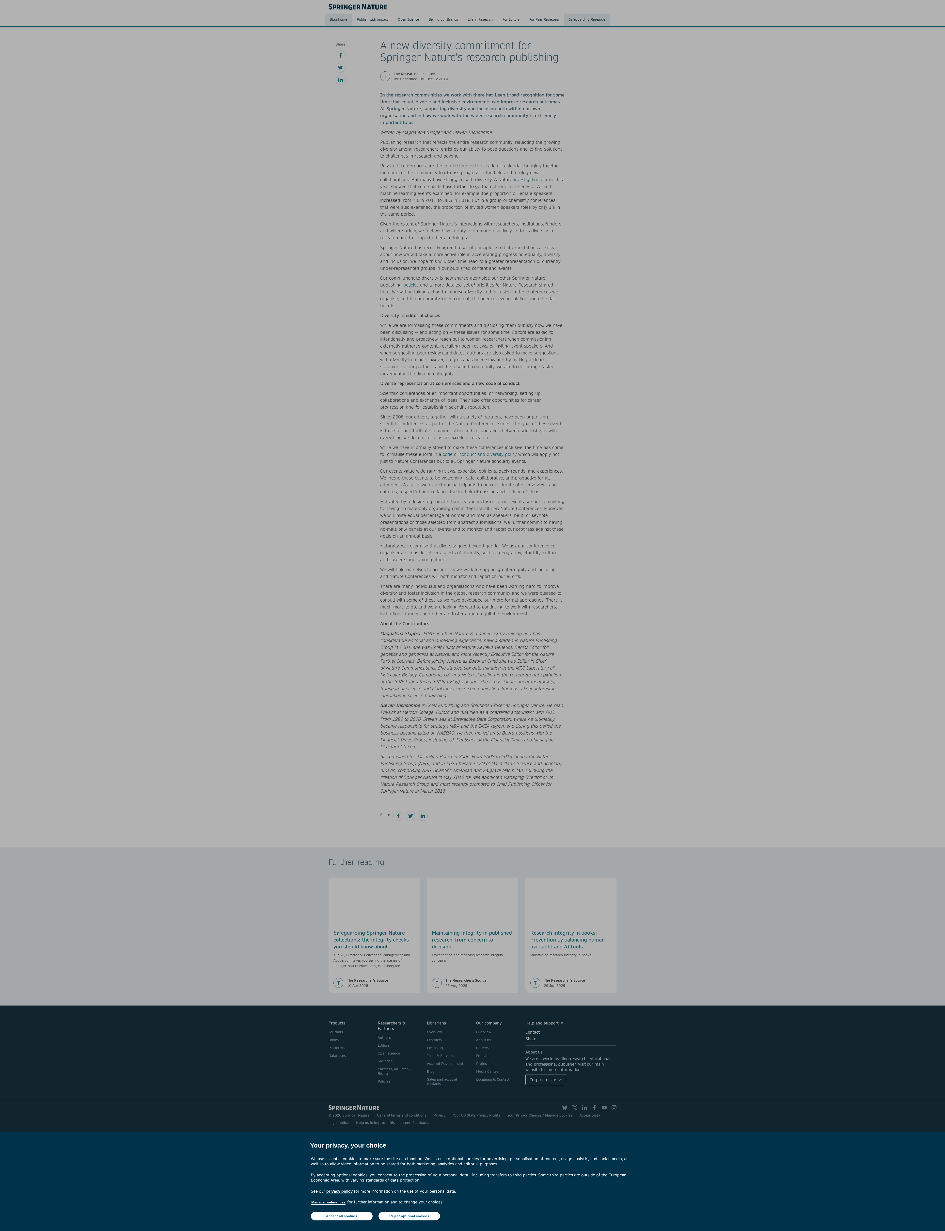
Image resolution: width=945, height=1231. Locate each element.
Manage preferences (328, 1202)
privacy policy (339, 1191)
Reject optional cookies (409, 1216)
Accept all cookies (341, 1216)
